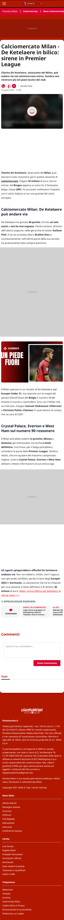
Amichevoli (7, 862)
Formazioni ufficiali (11, 858)
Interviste (7, 827)
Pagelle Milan (9, 850)
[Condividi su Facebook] (9, 86)
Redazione (7, 889)
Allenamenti (8, 823)
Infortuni (6, 814)
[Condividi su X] (14, 86)
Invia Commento (47, 663)
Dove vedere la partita (13, 866)
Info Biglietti (8, 818)
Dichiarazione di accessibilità (16, 909)
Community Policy (11, 901)
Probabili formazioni (12, 854)
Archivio (6, 897)
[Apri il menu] (4, 3)
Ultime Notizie (9, 803)
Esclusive (6, 811)
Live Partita (7, 846)
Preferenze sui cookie (13, 913)
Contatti (6, 893)
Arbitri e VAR (8, 874)
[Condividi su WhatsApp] (3, 86)
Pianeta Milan (10, 11)
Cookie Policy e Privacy (13, 905)
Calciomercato (30, 11)
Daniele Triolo (26, 86)
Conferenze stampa (12, 830)
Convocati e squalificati (13, 870)
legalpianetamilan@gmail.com (17, 772)
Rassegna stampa (11, 807)
